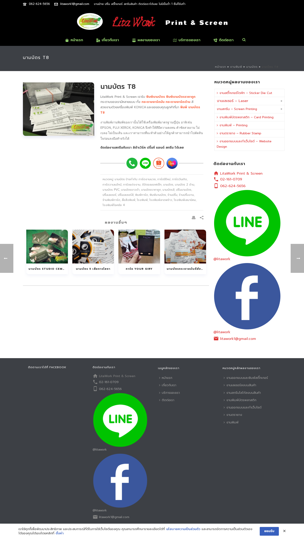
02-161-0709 (231, 179)
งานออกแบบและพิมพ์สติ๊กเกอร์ (247, 378)
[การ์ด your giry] (139, 246)
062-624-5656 (39, 4)
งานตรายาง (234, 414)
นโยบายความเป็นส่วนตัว (183, 529)
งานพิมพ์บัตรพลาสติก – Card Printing (246, 117)
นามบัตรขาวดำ (130, 189)
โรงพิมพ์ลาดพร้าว (160, 199)
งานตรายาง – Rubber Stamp (240, 133)
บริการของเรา (189, 40)
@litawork (221, 259)
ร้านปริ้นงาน (186, 194)
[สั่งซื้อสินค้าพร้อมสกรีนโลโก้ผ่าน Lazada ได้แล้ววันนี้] (172, 163)
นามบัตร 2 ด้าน (184, 184)
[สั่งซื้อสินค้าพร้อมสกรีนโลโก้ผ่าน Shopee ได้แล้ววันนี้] (158, 163)
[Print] (193, 217)
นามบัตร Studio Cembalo (48, 269)
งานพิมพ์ (236, 67)
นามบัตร (252, 67)
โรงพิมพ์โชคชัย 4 (114, 205)
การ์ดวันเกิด (179, 179)
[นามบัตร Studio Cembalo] (47, 246)
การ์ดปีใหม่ (163, 179)
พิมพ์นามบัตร (158, 194)
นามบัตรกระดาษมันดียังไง (185, 269)
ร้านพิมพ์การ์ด (111, 199)
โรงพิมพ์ (142, 199)
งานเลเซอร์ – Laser (232, 101)
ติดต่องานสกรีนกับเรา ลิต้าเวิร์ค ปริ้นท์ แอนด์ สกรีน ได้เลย (142, 147)
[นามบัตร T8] (59, 109)
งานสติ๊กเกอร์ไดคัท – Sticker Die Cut (245, 93)
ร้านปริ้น (172, 194)
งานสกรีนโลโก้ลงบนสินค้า (243, 392)
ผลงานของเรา (149, 40)
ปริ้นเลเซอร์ (109, 194)
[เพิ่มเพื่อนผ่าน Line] (145, 163)
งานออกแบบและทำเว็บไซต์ (243, 407)
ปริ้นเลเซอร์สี (126, 194)
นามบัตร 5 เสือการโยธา (93, 269)
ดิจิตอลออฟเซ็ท (152, 184)
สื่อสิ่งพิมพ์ (128, 199)
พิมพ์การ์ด (141, 194)
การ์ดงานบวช (147, 179)
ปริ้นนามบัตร (183, 189)
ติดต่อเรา (226, 40)
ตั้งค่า (60, 533)
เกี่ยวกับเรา (110, 40)
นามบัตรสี (168, 189)
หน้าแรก (77, 40)
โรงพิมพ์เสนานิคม (185, 199)
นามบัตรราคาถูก (151, 189)
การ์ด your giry (139, 269)
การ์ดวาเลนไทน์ (112, 184)
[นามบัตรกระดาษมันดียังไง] (185, 246)
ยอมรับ (269, 531)
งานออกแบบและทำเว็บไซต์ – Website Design (244, 144)
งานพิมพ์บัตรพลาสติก (241, 400)
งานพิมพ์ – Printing (233, 125)
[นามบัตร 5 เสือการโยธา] (93, 246)
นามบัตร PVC (111, 189)
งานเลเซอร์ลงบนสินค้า (241, 385)
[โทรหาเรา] (132, 163)
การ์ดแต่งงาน (131, 184)
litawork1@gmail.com (74, 4)
